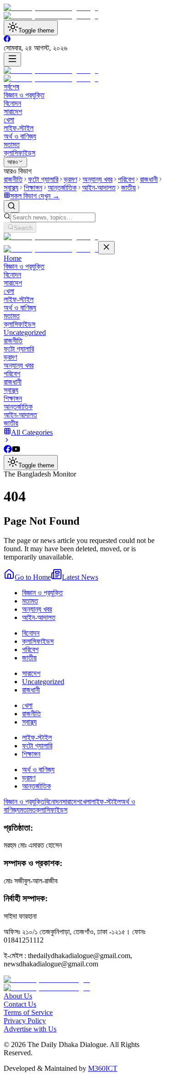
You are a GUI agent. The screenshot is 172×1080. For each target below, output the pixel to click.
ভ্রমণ (10, 357)
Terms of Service (28, 1012)
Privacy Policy (25, 1021)
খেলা (9, 120)
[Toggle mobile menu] (12, 59)
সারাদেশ (13, 111)
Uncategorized (25, 332)
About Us (18, 996)
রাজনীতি (13, 341)
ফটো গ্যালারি (19, 349)
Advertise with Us (30, 1029)
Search (23, 228)
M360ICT (102, 1068)
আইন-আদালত (20, 415)
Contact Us (20, 1004)
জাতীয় (11, 423)
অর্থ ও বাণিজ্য (20, 136)
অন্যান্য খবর (18, 365)
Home (13, 258)
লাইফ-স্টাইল (18, 128)
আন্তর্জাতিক (18, 407)
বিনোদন (12, 103)
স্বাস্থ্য (11, 390)
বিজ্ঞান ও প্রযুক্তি (24, 95)
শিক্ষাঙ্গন (13, 398)
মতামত (12, 144)
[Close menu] (106, 247)
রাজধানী (13, 382)
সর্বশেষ (11, 87)
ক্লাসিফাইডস (19, 153)
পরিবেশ (12, 374)
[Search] (11, 206)
